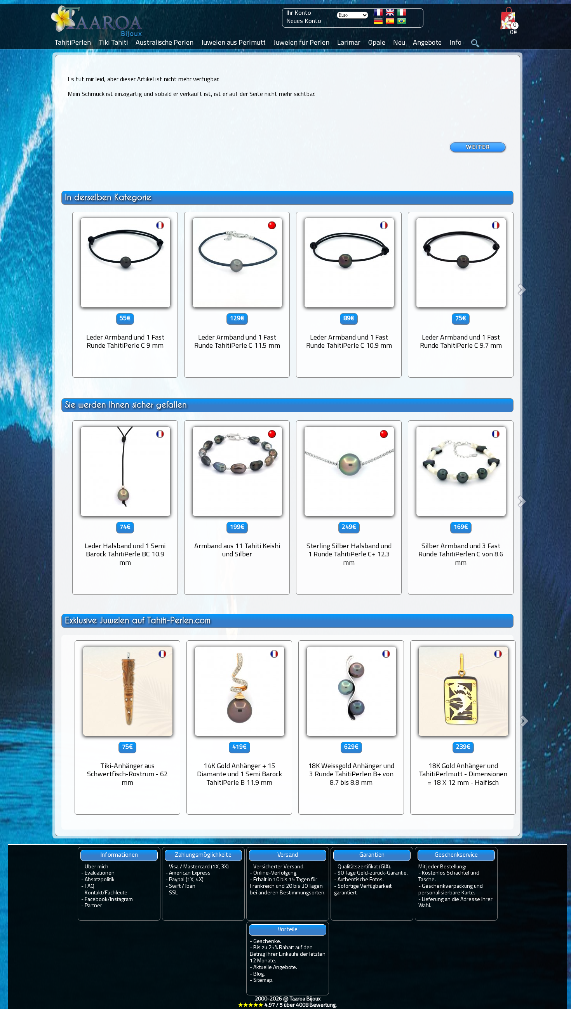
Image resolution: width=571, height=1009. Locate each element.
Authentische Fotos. (361, 880)
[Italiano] (401, 14)
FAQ (89, 886)
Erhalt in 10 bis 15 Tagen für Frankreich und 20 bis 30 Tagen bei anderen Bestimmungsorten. (288, 886)
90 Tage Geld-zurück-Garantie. (373, 873)
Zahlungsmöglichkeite (203, 855)
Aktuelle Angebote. (275, 968)
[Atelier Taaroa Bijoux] (97, 38)
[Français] (378, 14)
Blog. (259, 974)
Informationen (119, 855)
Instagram (121, 900)
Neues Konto (303, 21)
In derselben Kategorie (108, 197)
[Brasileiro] (401, 22)
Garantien (372, 855)
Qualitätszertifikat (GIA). (364, 867)
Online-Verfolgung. (275, 873)
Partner (93, 906)
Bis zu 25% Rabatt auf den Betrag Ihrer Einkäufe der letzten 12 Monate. (288, 954)
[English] (390, 14)
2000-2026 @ (287, 1002)
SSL (173, 893)
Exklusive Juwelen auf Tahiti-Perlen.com (138, 620)
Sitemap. (263, 980)
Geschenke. (267, 942)
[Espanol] (390, 22)
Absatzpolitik (100, 880)
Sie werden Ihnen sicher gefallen (126, 404)
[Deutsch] (378, 22)
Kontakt (94, 893)
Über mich (96, 867)
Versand (287, 855)
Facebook (96, 900)
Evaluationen (100, 873)
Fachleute (116, 893)
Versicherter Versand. (279, 867)
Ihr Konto (298, 13)
